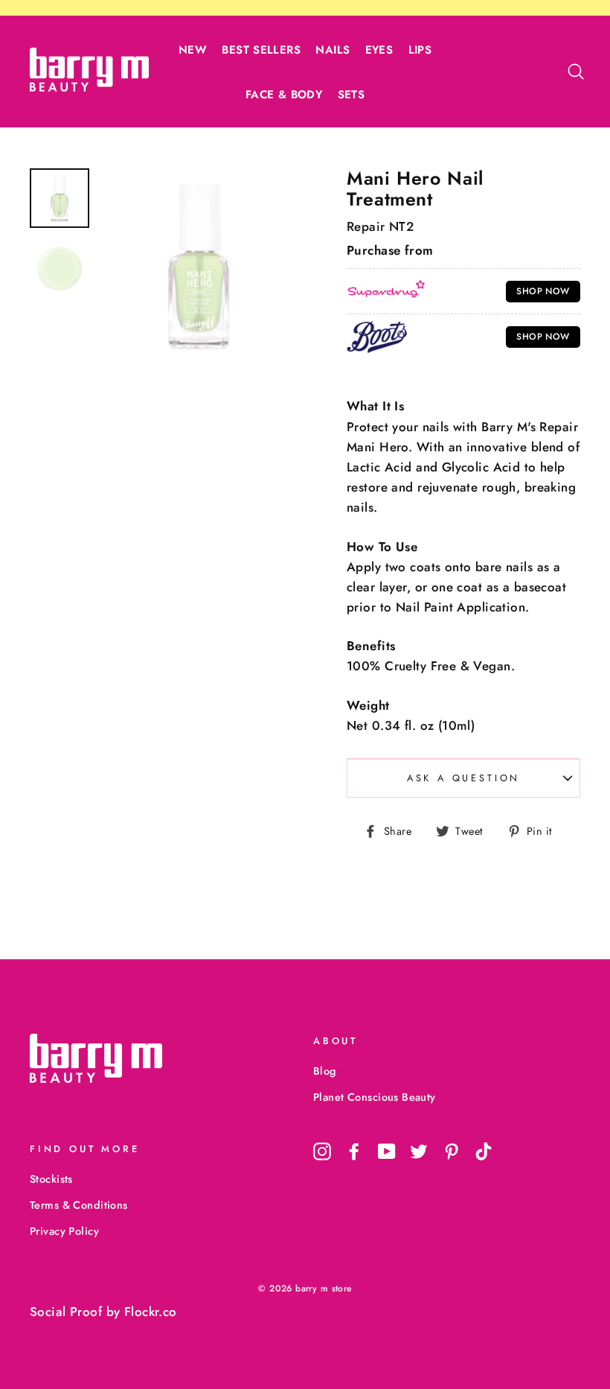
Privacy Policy (64, 1231)
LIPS (420, 50)
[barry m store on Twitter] (419, 1151)
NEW (193, 50)
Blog (324, 1071)
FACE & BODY (283, 94)
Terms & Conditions (79, 1205)
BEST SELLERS (261, 50)
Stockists (51, 1179)
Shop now (542, 291)
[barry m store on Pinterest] (451, 1151)
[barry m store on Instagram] (322, 1151)
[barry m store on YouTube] (387, 1151)
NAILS (332, 50)
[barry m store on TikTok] (483, 1151)
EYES (379, 50)
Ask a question (464, 778)
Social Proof (66, 1311)
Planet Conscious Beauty (374, 1097)
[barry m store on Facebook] (354, 1151)
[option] (198, 266)
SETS (351, 94)
